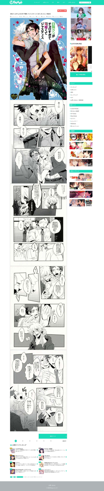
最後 (64, 441)
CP (53, 2)
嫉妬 (62, 16)
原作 (58, 2)
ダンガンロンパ (14, 16)
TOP (11, 476)
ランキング (37, 2)
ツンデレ (27, 16)
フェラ (38, 16)
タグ (64, 2)
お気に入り (46, 2)
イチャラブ (56, 16)
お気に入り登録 (62, 10)
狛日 (21, 16)
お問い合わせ (71, 2)
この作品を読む (82, 74)
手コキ (43, 16)
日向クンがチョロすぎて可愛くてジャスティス (33, 476)
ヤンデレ (33, 16)
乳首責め (49, 16)
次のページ (53, 436)
